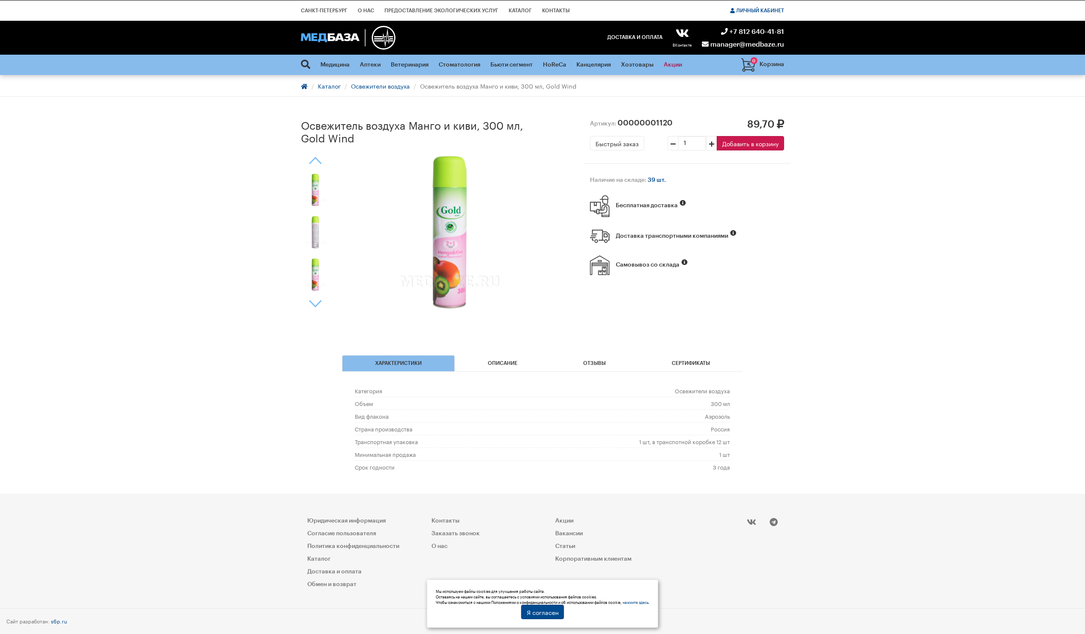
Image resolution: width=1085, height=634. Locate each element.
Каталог (520, 10)
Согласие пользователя (341, 534)
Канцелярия (593, 65)
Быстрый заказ (617, 143)
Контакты (556, 10)
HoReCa (554, 65)
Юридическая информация (346, 521)
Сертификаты (691, 363)
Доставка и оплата (634, 37)
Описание (502, 363)
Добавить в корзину (750, 143)
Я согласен (543, 612)
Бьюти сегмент (511, 65)
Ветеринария (409, 65)
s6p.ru (59, 621)
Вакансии (569, 534)
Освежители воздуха (380, 85)
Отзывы (594, 363)
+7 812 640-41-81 (756, 31)
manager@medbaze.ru (746, 44)
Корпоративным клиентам (593, 559)
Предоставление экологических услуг (441, 10)
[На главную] (348, 38)
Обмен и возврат (331, 584)
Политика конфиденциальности (353, 546)
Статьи (565, 546)
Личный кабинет (759, 10)
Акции (673, 65)
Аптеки (370, 65)
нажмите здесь (635, 602)
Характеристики (398, 363)
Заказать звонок (455, 534)
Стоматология (459, 65)
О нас (366, 10)
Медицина (335, 65)
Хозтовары (637, 65)
